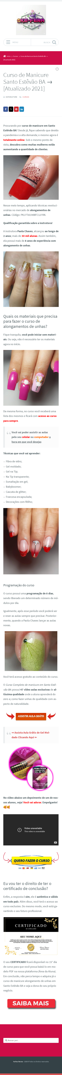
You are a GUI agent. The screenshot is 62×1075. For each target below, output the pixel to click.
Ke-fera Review (18, 1061)
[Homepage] (31, 20)
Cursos (26, 97)
